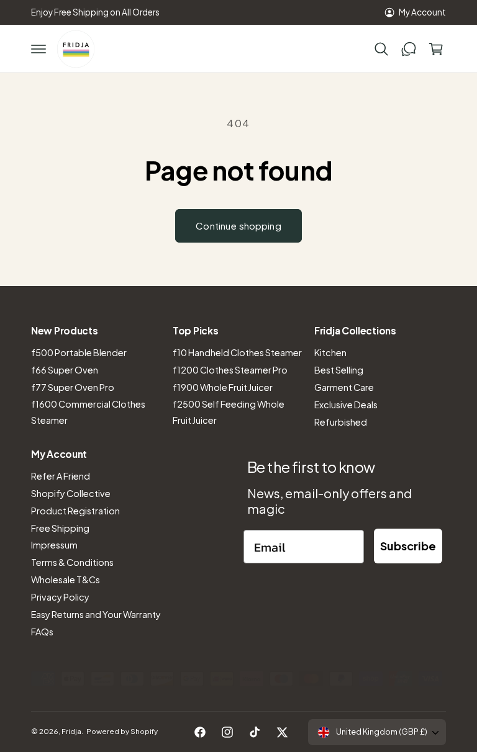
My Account (422, 12)
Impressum (54, 544)
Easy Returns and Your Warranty (96, 614)
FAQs (42, 631)
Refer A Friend (60, 475)
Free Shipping (60, 528)
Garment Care (344, 387)
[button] (38, 49)
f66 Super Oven (64, 369)
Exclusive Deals (346, 404)
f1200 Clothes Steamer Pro (230, 369)
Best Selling (338, 369)
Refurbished (340, 421)
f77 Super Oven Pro (72, 387)
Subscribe (408, 546)
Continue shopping (238, 225)
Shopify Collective (71, 493)
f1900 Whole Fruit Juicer (223, 387)
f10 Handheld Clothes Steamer (237, 352)
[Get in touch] (408, 49)
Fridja (71, 731)
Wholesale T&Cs (65, 579)
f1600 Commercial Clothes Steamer (88, 412)
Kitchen (330, 352)
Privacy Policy (60, 596)
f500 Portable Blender (79, 352)
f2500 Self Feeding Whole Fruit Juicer (228, 412)
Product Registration (75, 510)
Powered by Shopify (122, 731)
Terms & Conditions (72, 562)
